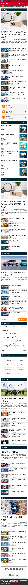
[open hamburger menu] (26, 3)
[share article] (19, 132)
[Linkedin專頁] (22, 569)
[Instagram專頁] (17, 569)
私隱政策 (15, 581)
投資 (7, 3)
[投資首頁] (3, 6)
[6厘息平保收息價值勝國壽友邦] (14, 163)
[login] (19, 3)
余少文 (2, 138)
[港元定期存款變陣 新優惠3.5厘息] (14, 146)
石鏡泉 (2, 173)
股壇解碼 (2, 131)
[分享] (26, 46)
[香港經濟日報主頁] (2, 3)
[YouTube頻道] (8, 569)
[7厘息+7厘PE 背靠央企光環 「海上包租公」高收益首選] (14, 154)
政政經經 (2, 174)
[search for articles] (22, 3)
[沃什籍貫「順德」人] (14, 172)
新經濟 (20, 6)
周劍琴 (2, 147)
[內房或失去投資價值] (14, 129)
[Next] (27, 6)
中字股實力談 (3, 139)
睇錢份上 (2, 156)
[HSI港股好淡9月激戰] (14, 137)
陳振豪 (2, 129)
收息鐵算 (2, 148)
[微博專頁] (11, 569)
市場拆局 (14, 6)
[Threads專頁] (20, 569)
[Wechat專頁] (14, 569)
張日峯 (2, 155)
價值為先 (2, 165)
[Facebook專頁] (5, 569)
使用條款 (3, 583)
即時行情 (8, 6)
